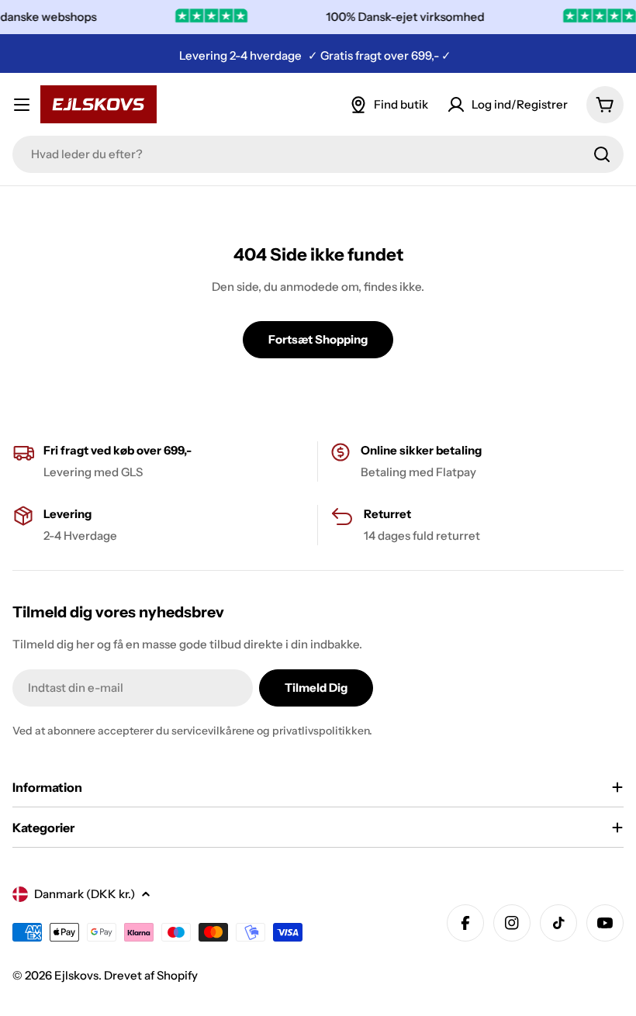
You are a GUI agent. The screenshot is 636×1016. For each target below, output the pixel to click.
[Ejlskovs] (595, 17)
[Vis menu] (21, 104)
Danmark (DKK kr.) (84, 893)
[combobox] (318, 154)
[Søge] (602, 154)
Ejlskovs (76, 975)
